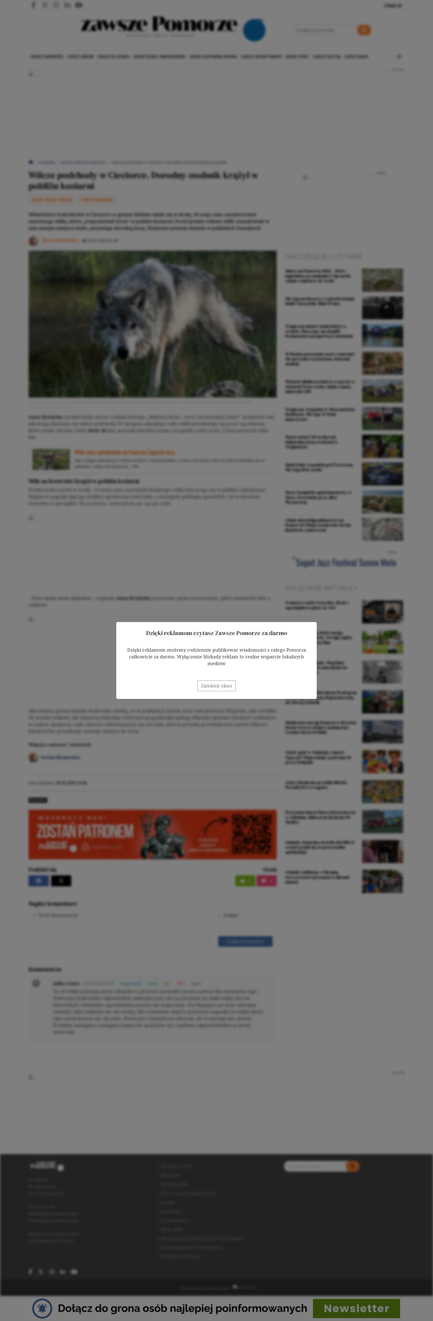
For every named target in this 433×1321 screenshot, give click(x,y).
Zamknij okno (216, 686)
